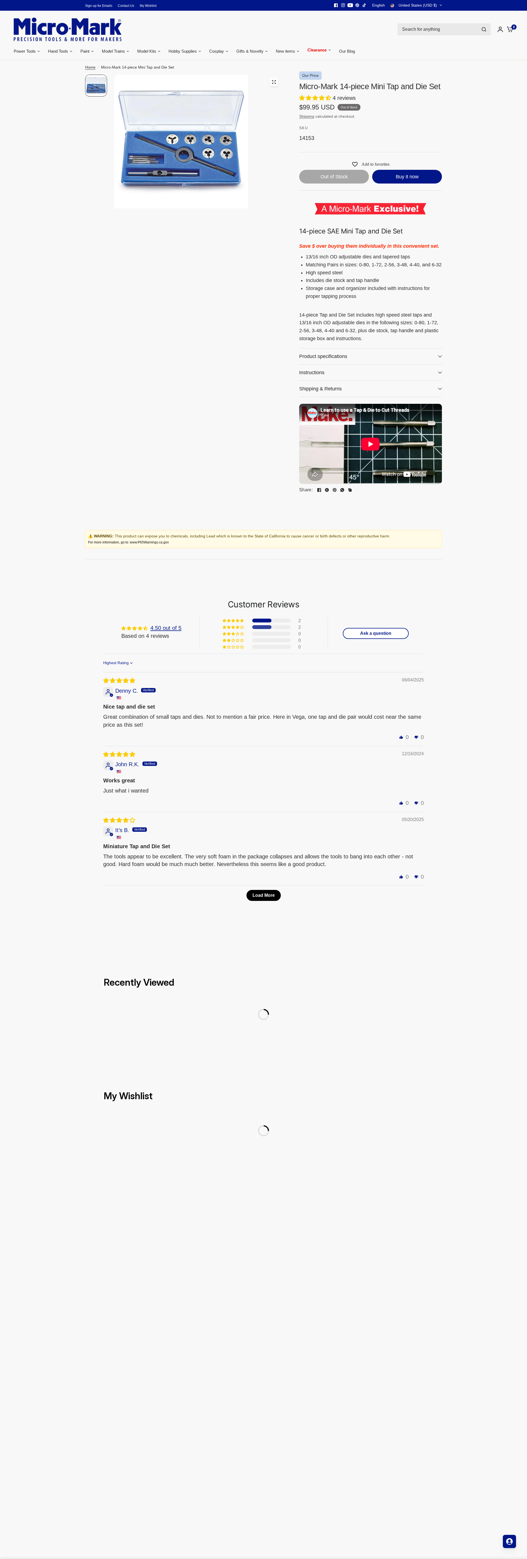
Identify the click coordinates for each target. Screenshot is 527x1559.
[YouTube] (350, 5)
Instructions (311, 372)
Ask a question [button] (375, 633)
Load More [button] (264, 895)
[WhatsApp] (342, 490)
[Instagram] (343, 5)
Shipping (306, 116)
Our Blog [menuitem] (347, 51)
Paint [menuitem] (84, 51)
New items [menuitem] (285, 51)
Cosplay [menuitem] (216, 51)
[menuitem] (100, 6)
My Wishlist (148, 6)
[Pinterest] (357, 5)
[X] (327, 490)
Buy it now (407, 176)
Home (90, 67)
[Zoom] (274, 82)
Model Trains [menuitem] (113, 51)
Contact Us (126, 6)
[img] (119, 681)
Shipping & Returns (320, 388)
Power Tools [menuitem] (25, 51)
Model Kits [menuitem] (146, 51)
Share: (306, 490)
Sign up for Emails (98, 6)
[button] (316, 98)
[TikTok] (364, 5)
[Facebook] (336, 5)
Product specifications (323, 356)
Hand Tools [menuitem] (58, 51)
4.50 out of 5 (165, 628)
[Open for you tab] (509, 1541)
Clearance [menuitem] (317, 51)
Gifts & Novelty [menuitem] (250, 51)
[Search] (484, 29)
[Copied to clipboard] (350, 490)
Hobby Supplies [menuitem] (183, 51)
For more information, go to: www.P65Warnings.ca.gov (128, 542)
